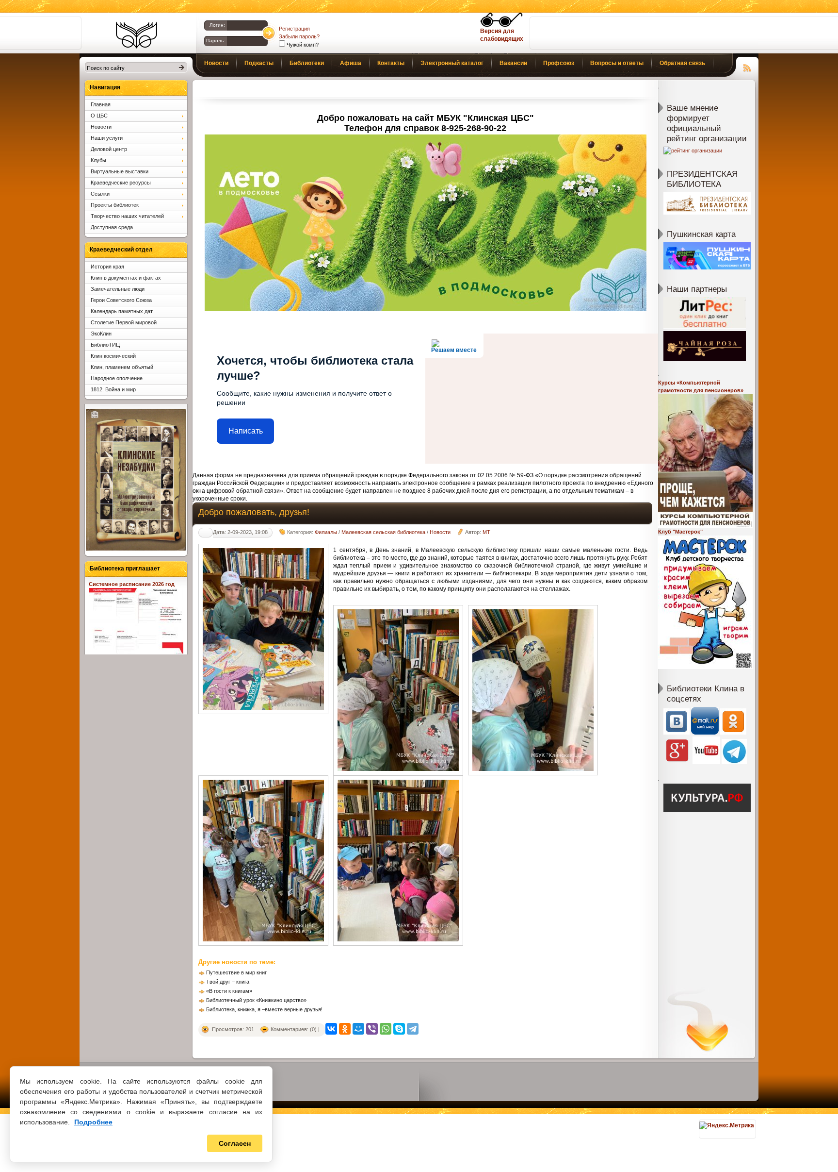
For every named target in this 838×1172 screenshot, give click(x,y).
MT (486, 532)
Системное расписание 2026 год (132, 584)
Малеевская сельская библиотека (383, 532)
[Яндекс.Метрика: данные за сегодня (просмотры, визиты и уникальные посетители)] (726, 1125)
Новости (440, 532)
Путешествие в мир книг (236, 972)
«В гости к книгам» (229, 991)
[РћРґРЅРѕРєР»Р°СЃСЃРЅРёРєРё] (345, 1029)
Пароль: (215, 40)
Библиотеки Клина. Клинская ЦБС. (136, 35)
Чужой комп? (302, 45)
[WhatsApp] (385, 1029)
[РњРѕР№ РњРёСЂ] (358, 1029)
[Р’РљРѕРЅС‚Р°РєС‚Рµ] (331, 1029)
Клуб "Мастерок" (680, 532)
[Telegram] (413, 1029)
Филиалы (326, 532)
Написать (245, 431)
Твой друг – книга (227, 982)
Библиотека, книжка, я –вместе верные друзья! (264, 1009)
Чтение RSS (747, 66)
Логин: (217, 25)
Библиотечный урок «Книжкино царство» (256, 1000)
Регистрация (294, 29)
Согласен (235, 1143)
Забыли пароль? (299, 36)
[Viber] (372, 1029)
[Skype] (399, 1029)
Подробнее (93, 1122)
